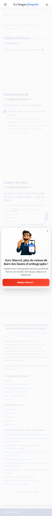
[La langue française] (26, 5)
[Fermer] (47, 231)
